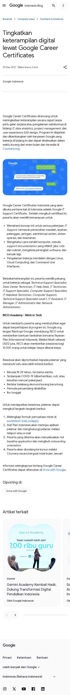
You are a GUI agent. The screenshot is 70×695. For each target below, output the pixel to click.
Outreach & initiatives (51, 19)
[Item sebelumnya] (7, 615)
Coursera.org (11, 149)
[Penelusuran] (54, 5)
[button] (65, 67)
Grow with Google (54, 470)
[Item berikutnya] (15, 615)
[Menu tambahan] (63, 5)
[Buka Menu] (4, 5)
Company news (26, 19)
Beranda (7, 19)
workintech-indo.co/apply (23, 421)
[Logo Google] (9, 645)
